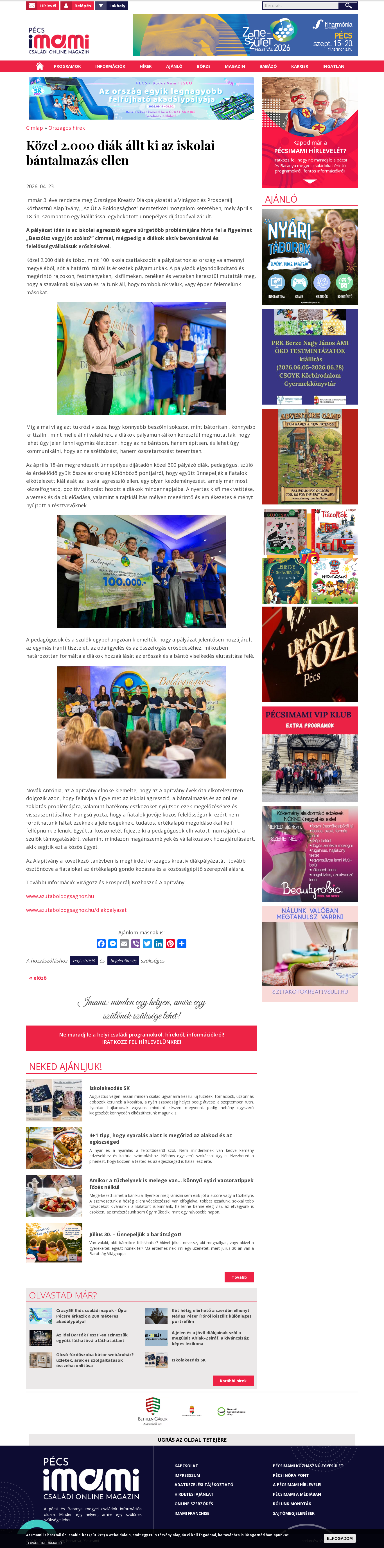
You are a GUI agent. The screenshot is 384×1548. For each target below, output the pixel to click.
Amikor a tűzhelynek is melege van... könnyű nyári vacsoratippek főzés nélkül (171, 1183)
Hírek (146, 66)
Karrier (299, 66)
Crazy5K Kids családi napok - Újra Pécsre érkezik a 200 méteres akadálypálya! (91, 1315)
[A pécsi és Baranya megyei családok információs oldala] (77, 40)
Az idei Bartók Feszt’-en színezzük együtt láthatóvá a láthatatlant (92, 1337)
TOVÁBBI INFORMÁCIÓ (44, 1543)
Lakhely (117, 5)
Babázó (268, 66)
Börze (204, 66)
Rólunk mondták (292, 1503)
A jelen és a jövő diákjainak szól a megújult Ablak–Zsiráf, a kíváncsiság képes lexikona (210, 1338)
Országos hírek (66, 127)
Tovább (239, 1277)
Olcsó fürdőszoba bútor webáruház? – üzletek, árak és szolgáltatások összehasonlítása (96, 1360)
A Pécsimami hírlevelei (297, 1484)
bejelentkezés (123, 960)
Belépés (82, 5)
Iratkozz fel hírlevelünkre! (141, 1041)
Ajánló (174, 66)
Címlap (39, 66)
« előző (38, 977)
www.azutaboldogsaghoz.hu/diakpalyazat (76, 910)
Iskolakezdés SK (109, 1088)
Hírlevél (48, 5)
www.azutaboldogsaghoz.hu (60, 896)
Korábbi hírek (233, 1380)
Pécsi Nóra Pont (291, 1475)
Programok (67, 66)
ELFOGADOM (340, 1538)
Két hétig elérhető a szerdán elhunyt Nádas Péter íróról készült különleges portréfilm (212, 1315)
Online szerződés (194, 1503)
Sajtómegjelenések (294, 1513)
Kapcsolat (186, 1465)
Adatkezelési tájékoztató (204, 1484)
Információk (110, 66)
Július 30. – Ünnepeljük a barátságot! (135, 1234)
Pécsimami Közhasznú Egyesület (308, 1465)
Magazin (235, 66)
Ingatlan (333, 66)
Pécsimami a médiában (297, 1494)
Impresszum (187, 1475)
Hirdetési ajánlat (194, 1494)
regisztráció (84, 960)
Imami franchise (192, 1513)
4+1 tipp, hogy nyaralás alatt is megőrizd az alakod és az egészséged (160, 1138)
